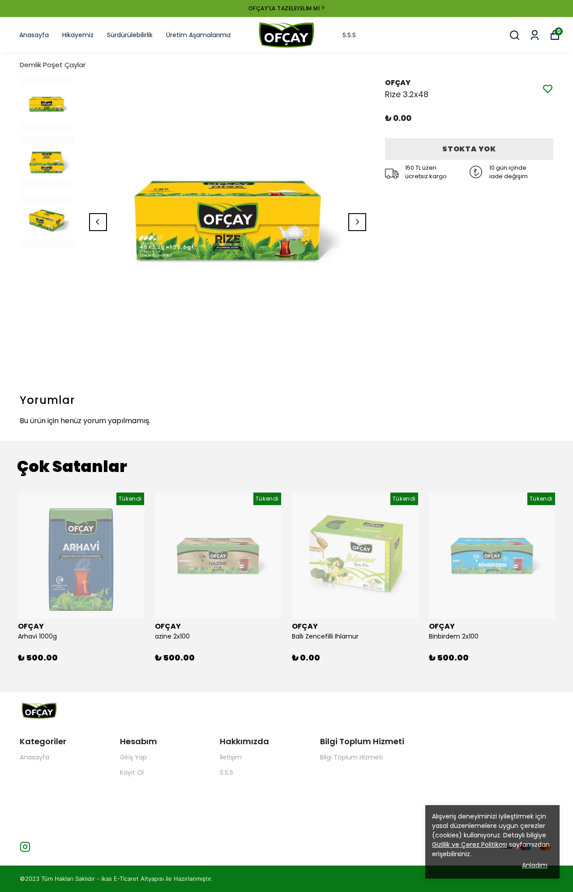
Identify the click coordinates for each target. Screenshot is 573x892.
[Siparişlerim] (534, 35)
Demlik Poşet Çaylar (53, 64)
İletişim (231, 757)
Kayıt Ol (132, 772)
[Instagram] (25, 846)
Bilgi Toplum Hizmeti (351, 757)
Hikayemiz (78, 34)
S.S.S (349, 34)
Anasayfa (34, 34)
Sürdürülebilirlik (130, 34)
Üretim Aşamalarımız (198, 34)
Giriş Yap (133, 757)
